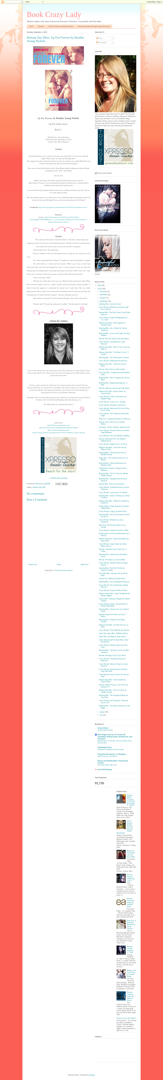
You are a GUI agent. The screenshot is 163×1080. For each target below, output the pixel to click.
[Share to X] (61, 484)
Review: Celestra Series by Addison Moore (130, 996)
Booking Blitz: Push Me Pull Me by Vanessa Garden (112, 569)
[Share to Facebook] (64, 484)
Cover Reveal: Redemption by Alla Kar (113, 361)
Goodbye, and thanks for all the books (111, 749)
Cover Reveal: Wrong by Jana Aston (112, 405)
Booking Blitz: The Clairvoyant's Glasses (114, 357)
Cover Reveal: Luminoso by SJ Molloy (113, 492)
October (103, 298)
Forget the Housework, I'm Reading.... (112, 754)
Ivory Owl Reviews (105, 769)
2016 (100, 285)
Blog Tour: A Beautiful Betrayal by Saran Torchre (131, 924)
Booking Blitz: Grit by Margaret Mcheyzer (114, 582)
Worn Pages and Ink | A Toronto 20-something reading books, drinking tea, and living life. (115, 737)
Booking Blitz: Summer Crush (110, 304)
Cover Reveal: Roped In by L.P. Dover (113, 444)
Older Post (85, 564)
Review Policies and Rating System (61, 26)
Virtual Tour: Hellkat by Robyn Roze (112, 579)
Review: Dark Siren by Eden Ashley (112, 369)
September (104, 301)
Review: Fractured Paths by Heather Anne (130, 902)
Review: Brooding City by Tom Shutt (112, 655)
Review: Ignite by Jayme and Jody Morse (114, 388)
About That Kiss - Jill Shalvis (107, 756)
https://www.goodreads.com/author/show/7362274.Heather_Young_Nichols (58, 432)
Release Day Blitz (39, 487)
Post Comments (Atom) (63, 570)
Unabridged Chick (105, 747)
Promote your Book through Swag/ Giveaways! (94, 26)
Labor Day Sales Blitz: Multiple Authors (113, 633)
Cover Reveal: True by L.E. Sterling (112, 402)
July (101, 715)
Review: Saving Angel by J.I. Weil (130, 949)
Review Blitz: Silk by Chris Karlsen (112, 484)
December (104, 291)
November (104, 295)
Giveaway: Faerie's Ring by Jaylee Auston (114, 427)
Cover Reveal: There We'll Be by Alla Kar (114, 630)
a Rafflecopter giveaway (58, 478)
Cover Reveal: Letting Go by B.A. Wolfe (113, 530)
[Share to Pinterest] (66, 484)
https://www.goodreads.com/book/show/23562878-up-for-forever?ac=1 (63, 207)
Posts (100, 38)
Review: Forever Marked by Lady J (131, 878)
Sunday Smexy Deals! (105, 730)
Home (31, 26)
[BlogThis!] (59, 484)
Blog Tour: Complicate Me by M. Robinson (114, 419)
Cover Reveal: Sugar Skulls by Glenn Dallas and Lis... (112, 545)
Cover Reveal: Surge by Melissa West (113, 590)
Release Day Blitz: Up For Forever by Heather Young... (113, 691)
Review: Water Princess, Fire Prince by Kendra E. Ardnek (131, 800)
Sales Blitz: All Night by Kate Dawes (112, 637)
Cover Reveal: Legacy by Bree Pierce (113, 511)
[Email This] (56, 484)
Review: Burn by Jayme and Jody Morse (114, 339)
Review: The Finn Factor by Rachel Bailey (131, 973)
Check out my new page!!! (126, 1018)
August (102, 712)
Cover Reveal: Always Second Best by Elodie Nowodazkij (113, 605)
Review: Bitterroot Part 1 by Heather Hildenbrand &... (112, 440)
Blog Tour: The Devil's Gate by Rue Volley (131, 854)
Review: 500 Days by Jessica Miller (112, 560)
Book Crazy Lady (54, 14)
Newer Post (33, 564)
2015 (100, 289)
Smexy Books (103, 728)
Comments (102, 42)
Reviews (41, 26)
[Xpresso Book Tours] (115, 164)
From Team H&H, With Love (107, 765)
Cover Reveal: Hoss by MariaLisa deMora (114, 436)
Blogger (92, 1075)
